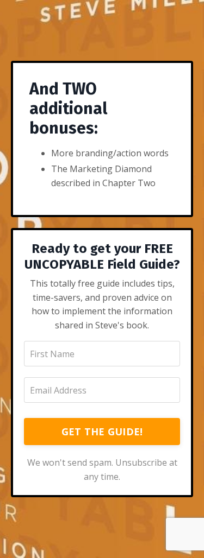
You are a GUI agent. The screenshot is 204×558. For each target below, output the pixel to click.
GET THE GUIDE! (102, 431)
